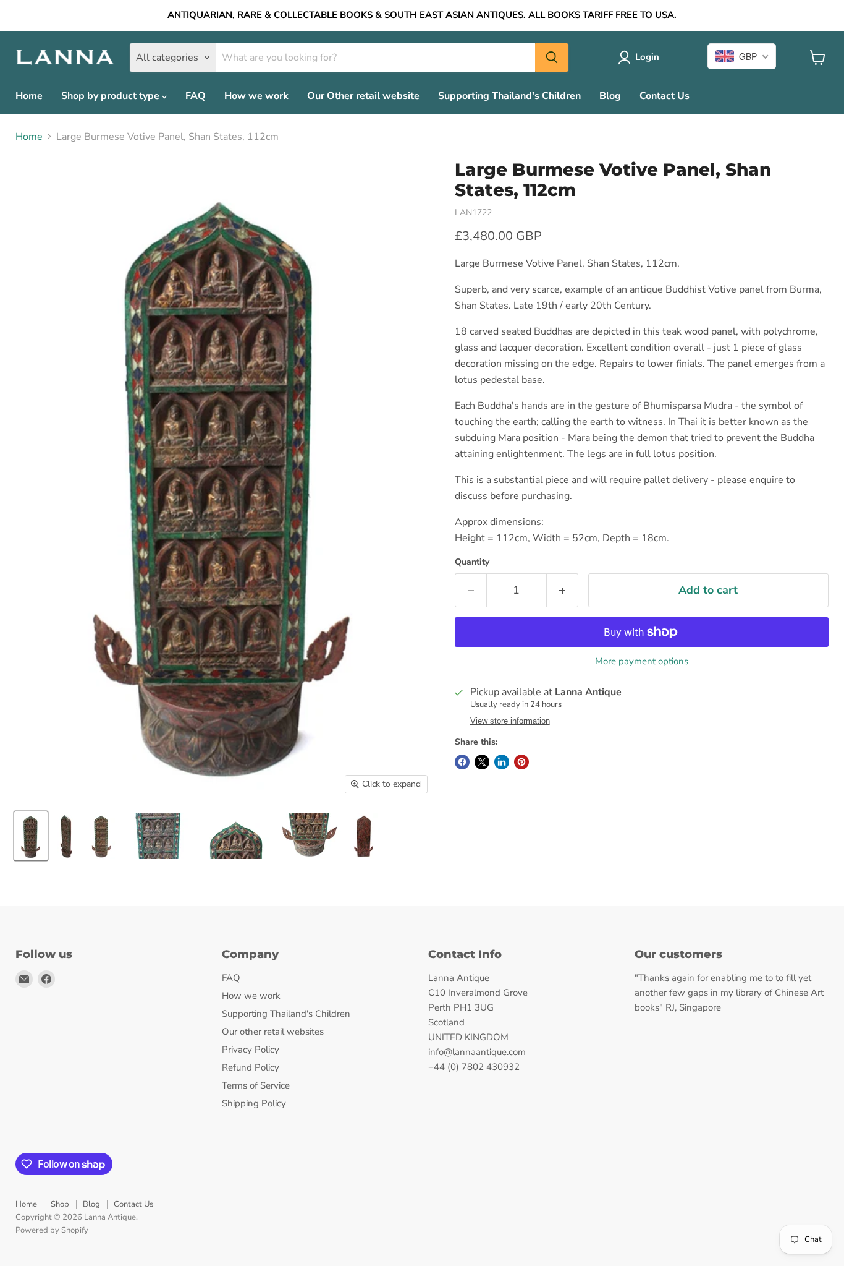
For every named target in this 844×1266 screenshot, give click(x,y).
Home (29, 96)
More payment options (641, 661)
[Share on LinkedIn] (501, 762)
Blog (610, 96)
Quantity (472, 562)
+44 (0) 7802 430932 (474, 1067)
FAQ (195, 96)
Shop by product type (111, 96)
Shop (60, 1204)
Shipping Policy (254, 1103)
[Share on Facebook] (462, 762)
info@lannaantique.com (477, 1052)
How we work (256, 96)
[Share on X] (482, 762)
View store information (510, 721)
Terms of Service (256, 1085)
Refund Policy (250, 1067)
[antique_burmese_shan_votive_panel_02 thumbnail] (31, 835)
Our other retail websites (273, 1031)
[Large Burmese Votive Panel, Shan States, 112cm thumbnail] (65, 835)
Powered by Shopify (51, 1230)
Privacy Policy (250, 1049)
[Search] (551, 57)
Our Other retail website (363, 96)
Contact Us (664, 96)
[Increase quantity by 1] (562, 590)
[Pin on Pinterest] (521, 762)
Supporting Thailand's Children (509, 96)
